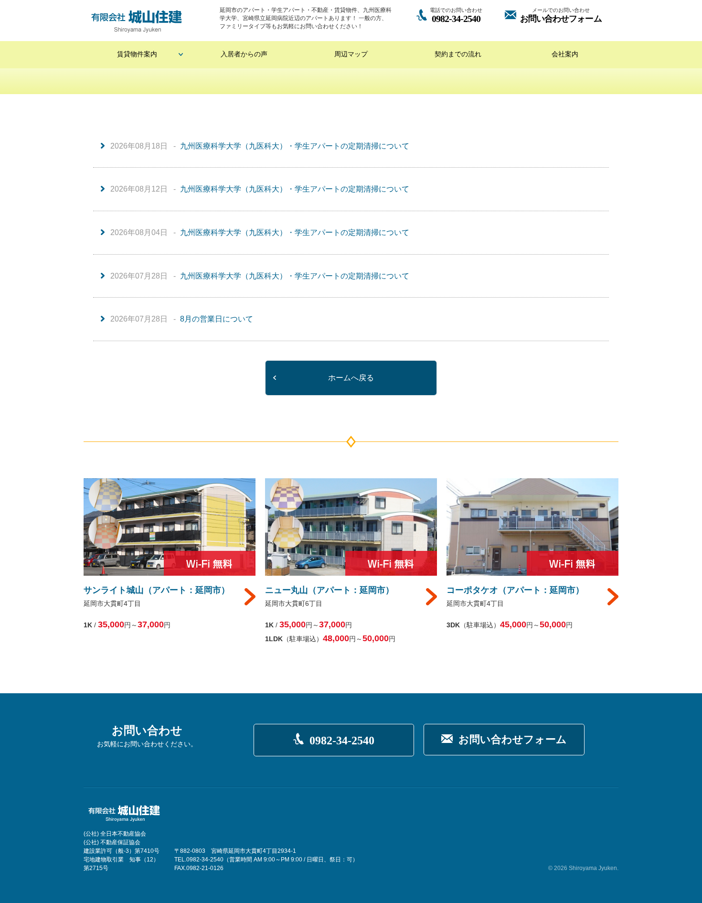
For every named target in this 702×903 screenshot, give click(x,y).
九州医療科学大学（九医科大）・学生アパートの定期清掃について (294, 146)
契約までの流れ (458, 54)
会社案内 (565, 54)
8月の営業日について (216, 319)
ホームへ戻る (351, 378)
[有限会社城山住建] (136, 21)
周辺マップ (351, 54)
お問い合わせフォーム (512, 739)
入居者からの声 (244, 54)
